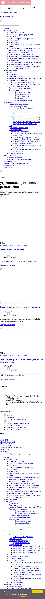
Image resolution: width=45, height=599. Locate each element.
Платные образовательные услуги (21, 54)
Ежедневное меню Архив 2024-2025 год (28, 120)
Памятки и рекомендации (18, 112)
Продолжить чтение (7, 265)
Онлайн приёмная (15, 130)
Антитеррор (13, 74)
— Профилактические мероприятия (26, 84)
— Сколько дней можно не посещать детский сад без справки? (27, 142)
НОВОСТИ (4, 450)
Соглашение (22, 596)
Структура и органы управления (21, 35)
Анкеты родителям (16, 153)
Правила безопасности (21, 114)
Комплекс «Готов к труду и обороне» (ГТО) (25, 78)
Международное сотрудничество (21, 64)
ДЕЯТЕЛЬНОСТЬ (7, 444)
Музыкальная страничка (12, 249)
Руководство (13, 42)
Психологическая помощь (18, 104)
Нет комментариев (20, 419)
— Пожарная (18, 98)
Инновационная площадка (19, 86)
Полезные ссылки (15, 110)
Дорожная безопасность (18, 80)
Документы (13, 37)
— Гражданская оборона (22, 94)
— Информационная (21, 96)
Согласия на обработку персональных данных (17, 454)
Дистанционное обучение (18, 128)
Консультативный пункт (18, 106)
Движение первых (15, 76)
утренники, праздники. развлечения (13, 245)
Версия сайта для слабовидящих (17, 2)
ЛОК (10, 126)
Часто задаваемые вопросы (19, 132)
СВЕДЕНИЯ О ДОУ (7, 442)
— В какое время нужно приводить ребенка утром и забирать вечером (26, 139)
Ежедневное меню (15, 116)
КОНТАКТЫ (5, 452)
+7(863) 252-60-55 (6, 16)
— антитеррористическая (22, 100)
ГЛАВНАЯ (4, 440)
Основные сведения (16, 33)
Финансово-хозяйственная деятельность (24, 56)
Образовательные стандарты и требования (24, 66)
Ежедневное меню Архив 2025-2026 (26, 118)
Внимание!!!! (9, 417)
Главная (3, 192)
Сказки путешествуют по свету (16, 427)
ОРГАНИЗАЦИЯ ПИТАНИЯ (11, 448)
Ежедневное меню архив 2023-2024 (26, 122)
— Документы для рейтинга (23, 39)
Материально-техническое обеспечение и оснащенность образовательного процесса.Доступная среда (24, 50)
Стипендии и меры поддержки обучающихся (25, 62)
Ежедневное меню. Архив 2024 (25, 124)
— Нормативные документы (24, 82)
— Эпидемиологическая (22, 92)
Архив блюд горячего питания (20, 159)
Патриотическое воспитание (19, 88)
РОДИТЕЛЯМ (5, 446)
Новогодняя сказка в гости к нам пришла (20, 307)
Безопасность (14, 90)
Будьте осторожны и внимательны (17, 423)
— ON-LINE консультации (23, 108)
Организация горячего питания (20, 68)
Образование (13, 40)
